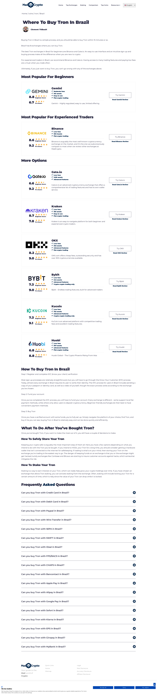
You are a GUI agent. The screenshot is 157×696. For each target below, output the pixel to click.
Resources (115, 5)
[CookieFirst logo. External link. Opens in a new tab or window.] (2, 687)
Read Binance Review (120, 141)
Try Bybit (120, 281)
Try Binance (120, 137)
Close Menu (155, 2)
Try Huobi (120, 347)
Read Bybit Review (120, 286)
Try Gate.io (120, 180)
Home (61, 5)
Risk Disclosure (82, 668)
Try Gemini (120, 95)
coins (31, 13)
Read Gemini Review (120, 99)
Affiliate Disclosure (83, 674)
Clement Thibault (39, 29)
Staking (83, 5)
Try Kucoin (120, 314)
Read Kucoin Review (120, 319)
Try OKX (120, 248)
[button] (78, 492)
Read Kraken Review (120, 219)
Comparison (93, 5)
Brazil (42, 13)
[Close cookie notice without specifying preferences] (154, 684)
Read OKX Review (120, 253)
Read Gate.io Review (120, 184)
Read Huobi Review (120, 352)
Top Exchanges (71, 5)
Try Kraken (120, 214)
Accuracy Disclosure (84, 671)
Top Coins (104, 5)
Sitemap (48, 671)
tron (36, 13)
